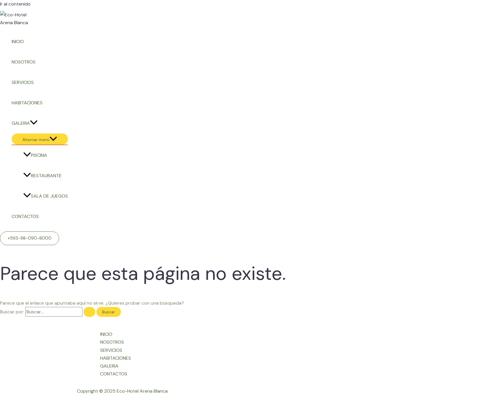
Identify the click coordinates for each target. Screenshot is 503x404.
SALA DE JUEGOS (49, 196)
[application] (34, 123)
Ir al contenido (15, 4)
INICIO (18, 41)
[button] (29, 238)
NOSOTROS (24, 62)
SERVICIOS (23, 82)
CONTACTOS (25, 216)
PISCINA (39, 155)
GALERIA (21, 123)
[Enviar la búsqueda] (89, 312)
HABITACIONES (27, 103)
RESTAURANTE (46, 176)
